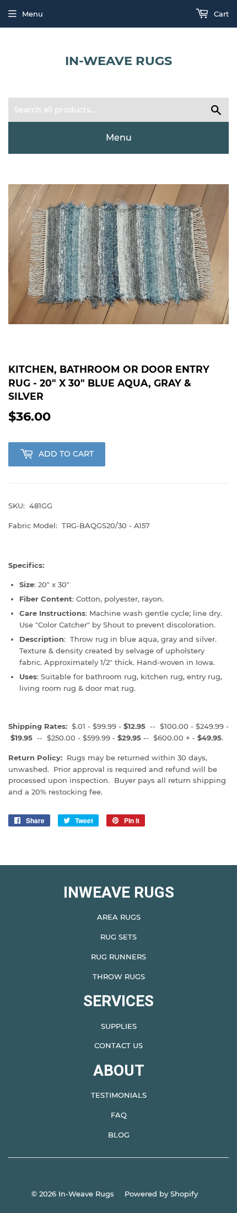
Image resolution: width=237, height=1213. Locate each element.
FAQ (119, 1114)
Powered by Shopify (161, 1193)
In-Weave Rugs (118, 60)
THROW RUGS (119, 976)
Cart (220, 13)
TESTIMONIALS (119, 1095)
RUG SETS (118, 936)
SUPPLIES (119, 1026)
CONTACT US (118, 1045)
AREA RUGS (119, 917)
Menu (32, 13)
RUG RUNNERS (118, 956)
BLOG (119, 1134)
